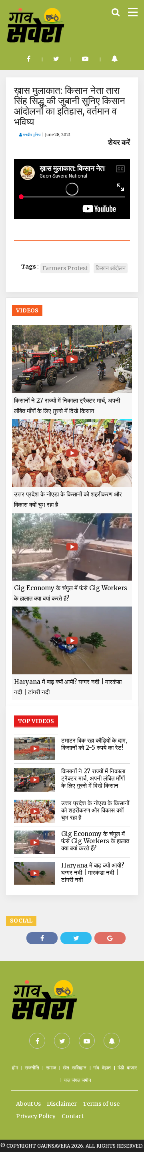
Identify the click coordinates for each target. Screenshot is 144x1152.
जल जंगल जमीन (77, 1080)
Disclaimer (62, 1103)
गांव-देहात (102, 1068)
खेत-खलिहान (74, 1068)
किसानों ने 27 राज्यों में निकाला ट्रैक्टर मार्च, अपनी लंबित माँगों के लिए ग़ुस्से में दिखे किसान (67, 406)
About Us (28, 1103)
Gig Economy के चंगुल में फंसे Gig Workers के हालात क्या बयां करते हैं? (70, 593)
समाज (51, 1068)
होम (15, 1068)
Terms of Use (101, 1103)
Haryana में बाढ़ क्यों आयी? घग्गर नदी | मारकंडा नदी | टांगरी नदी (68, 687)
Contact (73, 1116)
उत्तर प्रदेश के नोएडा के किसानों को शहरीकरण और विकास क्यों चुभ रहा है (68, 499)
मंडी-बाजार (127, 1068)
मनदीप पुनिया (31, 134)
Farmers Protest (65, 268)
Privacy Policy (36, 1116)
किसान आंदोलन (111, 268)
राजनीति (32, 1068)
